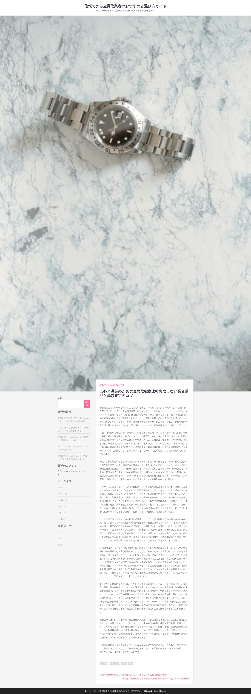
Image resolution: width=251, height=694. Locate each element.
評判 (130, 664)
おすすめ (103, 664)
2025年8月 (62, 513)
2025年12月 (62, 487)
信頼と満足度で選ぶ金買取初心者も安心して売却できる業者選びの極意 (133, 675)
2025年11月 (62, 494)
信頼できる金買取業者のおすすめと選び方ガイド (125, 6)
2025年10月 (62, 500)
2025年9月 (62, 506)
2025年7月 (62, 519)
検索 (60, 398)
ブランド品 (114, 664)
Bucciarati (118, 385)
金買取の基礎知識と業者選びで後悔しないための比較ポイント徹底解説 (155, 678)
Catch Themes (160, 691)
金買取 (124, 664)
